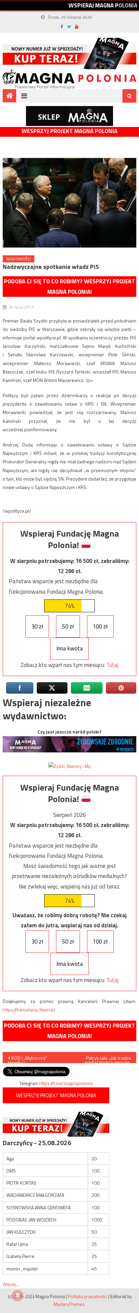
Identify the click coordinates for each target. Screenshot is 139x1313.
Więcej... (11, 1284)
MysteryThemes (69, 1304)
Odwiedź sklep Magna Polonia (69, 116)
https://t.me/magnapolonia (66, 1083)
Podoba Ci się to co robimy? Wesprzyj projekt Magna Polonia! (69, 286)
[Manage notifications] (17, 1295)
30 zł (37, 626)
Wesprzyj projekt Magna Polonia (69, 131)
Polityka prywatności (87, 1296)
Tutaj (112, 665)
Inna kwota (69, 648)
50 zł (68, 626)
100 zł (100, 626)
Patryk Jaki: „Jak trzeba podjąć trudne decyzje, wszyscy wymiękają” (108, 1058)
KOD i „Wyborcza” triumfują (27, 1058)
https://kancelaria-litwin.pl (29, 1009)
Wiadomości (18, 259)
